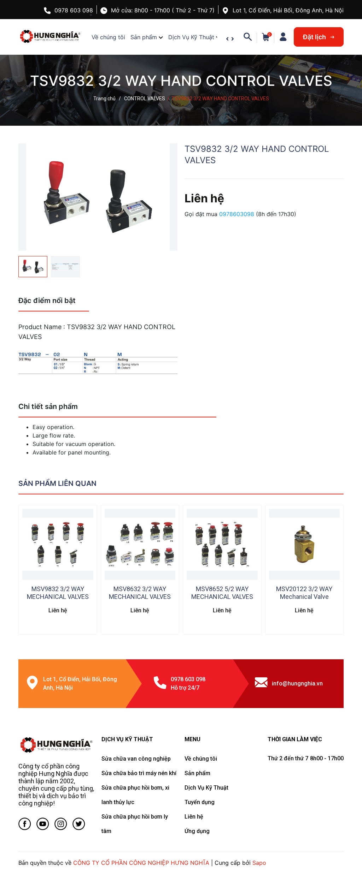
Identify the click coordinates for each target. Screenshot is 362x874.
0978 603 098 (73, 10)
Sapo (259, 862)
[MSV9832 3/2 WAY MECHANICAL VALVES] (57, 544)
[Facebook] (24, 825)
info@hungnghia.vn (297, 683)
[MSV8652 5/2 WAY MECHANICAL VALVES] (222, 544)
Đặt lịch (315, 37)
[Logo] (56, 745)
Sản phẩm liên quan (57, 483)
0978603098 (237, 214)
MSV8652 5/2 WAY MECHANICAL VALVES (222, 592)
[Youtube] (42, 825)
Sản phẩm (143, 37)
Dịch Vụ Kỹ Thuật (191, 37)
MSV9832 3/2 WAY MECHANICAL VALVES (58, 592)
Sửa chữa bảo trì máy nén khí (138, 773)
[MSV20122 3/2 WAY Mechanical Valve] (304, 544)
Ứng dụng (197, 831)
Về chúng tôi (108, 37)
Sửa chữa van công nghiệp (136, 758)
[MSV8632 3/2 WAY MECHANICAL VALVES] (140, 544)
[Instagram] (60, 825)
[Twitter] (78, 825)
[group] (97, 197)
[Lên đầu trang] (342, 840)
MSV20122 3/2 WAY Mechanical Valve (304, 592)
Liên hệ (194, 816)
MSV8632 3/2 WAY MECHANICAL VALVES (140, 592)
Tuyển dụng (200, 802)
